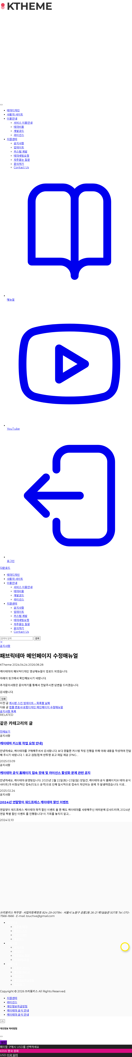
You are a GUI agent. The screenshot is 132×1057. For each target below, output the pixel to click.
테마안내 (12, 922)
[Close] (1, 1036)
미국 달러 (12, 1055)
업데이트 (19, 147)
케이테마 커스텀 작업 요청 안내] (21, 743)
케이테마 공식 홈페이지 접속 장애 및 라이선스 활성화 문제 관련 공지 (45, 773)
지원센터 (12, 139)
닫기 (3, 1042)
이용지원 (12, 943)
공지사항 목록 (8, 711)
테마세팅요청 (21, 155)
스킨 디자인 (20, 935)
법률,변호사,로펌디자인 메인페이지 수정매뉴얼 (36, 707)
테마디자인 (13, 110)
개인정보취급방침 (24, 980)
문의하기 (19, 164)
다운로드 (5, 568)
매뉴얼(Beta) (22, 972)
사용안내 (12, 964)
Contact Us (21, 167)
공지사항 (19, 143)
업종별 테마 (20, 926)
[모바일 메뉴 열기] (1, 104)
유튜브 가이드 (22, 968)
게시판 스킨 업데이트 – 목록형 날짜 (29, 703)
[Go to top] (2, 1021)
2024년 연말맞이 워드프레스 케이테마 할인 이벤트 (34, 802)
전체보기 (5, 731)
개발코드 (19, 131)
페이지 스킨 (20, 931)
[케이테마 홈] (66, 908)
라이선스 (19, 135)
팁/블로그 (19, 984)
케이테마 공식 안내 (18, 1010)
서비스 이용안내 (23, 122)
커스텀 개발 (20, 151)
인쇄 (3, 698)
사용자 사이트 (15, 114)
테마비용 (19, 127)
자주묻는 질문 (22, 159)
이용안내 (12, 118)
